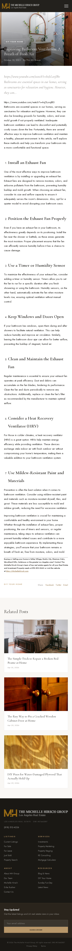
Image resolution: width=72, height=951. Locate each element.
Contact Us (8, 891)
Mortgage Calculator (47, 859)
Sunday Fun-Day (45, 882)
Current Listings (11, 841)
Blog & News (43, 873)
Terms (43, 946)
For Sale (7, 846)
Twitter (58, 585)
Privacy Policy (31, 946)
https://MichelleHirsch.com (17, 571)
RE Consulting (44, 855)
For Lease (8, 850)
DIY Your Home (14, 41)
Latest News (43, 887)
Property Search (11, 859)
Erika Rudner (9, 887)
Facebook (50, 585)
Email (65, 585)
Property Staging (45, 850)
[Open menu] (66, 6)
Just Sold (8, 855)
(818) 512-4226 (11, 827)
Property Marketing (46, 846)
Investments (43, 841)
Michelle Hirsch (11, 882)
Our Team (8, 878)
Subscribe (36, 929)
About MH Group (11, 873)
